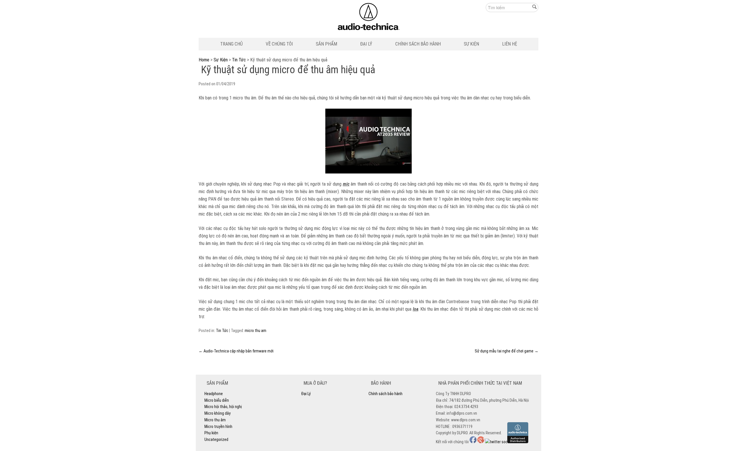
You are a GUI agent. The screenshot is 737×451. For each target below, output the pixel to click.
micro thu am (255, 330)
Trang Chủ (231, 44)
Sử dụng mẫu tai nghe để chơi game (506, 351)
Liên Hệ (509, 44)
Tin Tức (239, 60)
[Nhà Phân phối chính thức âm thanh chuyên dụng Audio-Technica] (369, 18)
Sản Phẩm (326, 44)
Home (204, 60)
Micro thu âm (215, 420)
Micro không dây (217, 413)
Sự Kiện (471, 44)
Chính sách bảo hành (418, 44)
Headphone (213, 393)
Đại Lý (366, 44)
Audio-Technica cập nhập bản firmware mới (236, 351)
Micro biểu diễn (216, 400)
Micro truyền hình (218, 426)
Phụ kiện (211, 433)
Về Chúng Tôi (279, 44)
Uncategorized (216, 439)
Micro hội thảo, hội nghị (223, 406)
